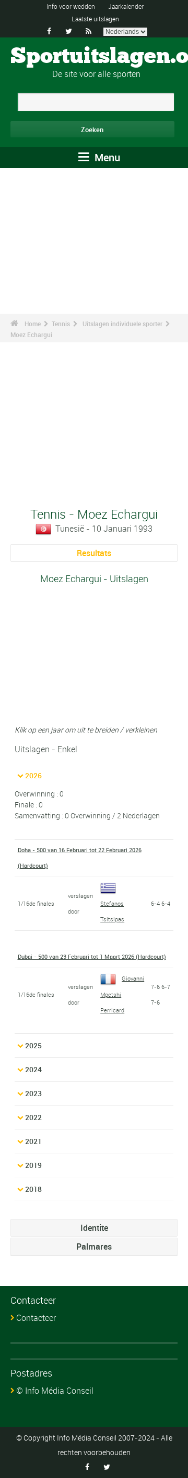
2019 (33, 1165)
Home (33, 323)
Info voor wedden (70, 6)
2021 (33, 1141)
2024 (33, 1069)
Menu (106, 157)
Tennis (61, 323)
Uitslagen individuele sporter (122, 323)
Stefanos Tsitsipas (112, 911)
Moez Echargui (31, 334)
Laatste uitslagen (95, 19)
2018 (33, 1189)
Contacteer (36, 1317)
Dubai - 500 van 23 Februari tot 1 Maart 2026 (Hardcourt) (92, 956)
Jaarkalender (126, 6)
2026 (33, 775)
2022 (33, 1117)
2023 (33, 1093)
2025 (33, 1045)
